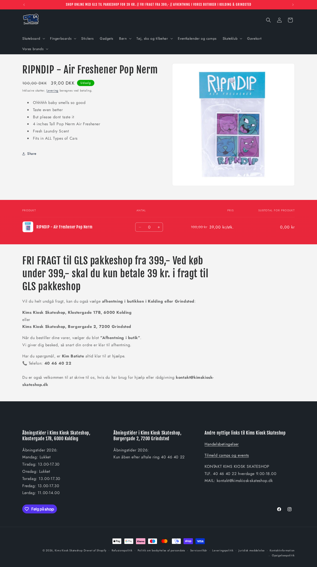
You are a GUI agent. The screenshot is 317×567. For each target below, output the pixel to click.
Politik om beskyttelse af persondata (161, 550)
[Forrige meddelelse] (24, 4)
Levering (52, 90)
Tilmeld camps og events (227, 455)
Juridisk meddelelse (251, 550)
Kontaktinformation (282, 550)
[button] (33, 38)
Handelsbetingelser (222, 444)
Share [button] (31, 153)
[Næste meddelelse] (293, 4)
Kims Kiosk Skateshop (69, 550)
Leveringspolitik (222, 550)
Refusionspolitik (122, 550)
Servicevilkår (198, 550)
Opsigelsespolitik (283, 555)
